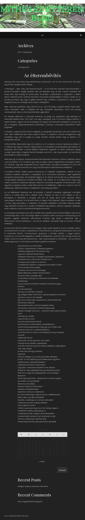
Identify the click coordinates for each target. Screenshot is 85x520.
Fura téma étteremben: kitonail (29, 321)
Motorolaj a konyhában (26, 384)
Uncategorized (23, 67)
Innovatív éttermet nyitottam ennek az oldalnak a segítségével (42, 346)
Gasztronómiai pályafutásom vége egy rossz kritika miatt (39, 327)
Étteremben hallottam (26, 302)
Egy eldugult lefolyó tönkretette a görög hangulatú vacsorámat (42, 294)
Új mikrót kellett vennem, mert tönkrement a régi (36, 416)
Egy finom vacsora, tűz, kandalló (30, 297)
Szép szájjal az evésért (26, 405)
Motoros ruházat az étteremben (30, 386)
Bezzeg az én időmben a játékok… (31, 292)
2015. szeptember (25, 52)
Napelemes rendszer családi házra (31, 392)
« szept (41, 461)
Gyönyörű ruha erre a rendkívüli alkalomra (33, 330)
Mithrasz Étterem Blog (42, 14)
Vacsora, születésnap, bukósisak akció (32, 419)
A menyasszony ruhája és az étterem (32, 262)
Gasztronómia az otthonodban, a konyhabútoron (36, 324)
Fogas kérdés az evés (26, 319)
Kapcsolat (21, 354)
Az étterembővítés (25, 289)
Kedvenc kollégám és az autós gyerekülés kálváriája (37, 357)
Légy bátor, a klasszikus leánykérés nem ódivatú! (36, 367)
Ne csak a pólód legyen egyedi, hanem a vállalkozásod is (39, 394)
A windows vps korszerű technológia (32, 270)
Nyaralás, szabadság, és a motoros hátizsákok (35, 400)
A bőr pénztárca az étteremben (30, 246)
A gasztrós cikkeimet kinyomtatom (31, 254)
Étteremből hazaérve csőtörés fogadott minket (36, 305)
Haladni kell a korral (25, 338)
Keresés (62, 470)
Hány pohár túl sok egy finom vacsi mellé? (34, 340)
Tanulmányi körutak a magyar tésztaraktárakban (36, 413)
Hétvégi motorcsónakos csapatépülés (32, 343)
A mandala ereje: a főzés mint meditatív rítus (35, 259)
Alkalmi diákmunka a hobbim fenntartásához (34, 273)
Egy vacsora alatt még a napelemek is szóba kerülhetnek (39, 300)
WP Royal (25, 516)
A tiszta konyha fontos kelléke (29, 267)
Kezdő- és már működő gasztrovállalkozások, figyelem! (39, 359)
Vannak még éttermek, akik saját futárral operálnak (37, 421)
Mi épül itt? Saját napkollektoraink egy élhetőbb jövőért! (39, 370)
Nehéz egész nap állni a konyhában (31, 397)
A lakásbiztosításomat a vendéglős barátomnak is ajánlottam (41, 257)
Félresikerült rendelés (26, 316)
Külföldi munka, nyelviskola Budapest (31, 362)
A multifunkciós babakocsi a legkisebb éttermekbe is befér (40, 265)
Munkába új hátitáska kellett (28, 389)
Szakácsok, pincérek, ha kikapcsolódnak (32, 403)
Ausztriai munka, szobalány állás (30, 275)
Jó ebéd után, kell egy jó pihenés (30, 351)
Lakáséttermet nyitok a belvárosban (31, 365)
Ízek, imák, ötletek (25, 348)
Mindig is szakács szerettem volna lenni (33, 486)
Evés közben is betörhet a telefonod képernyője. (36, 308)
